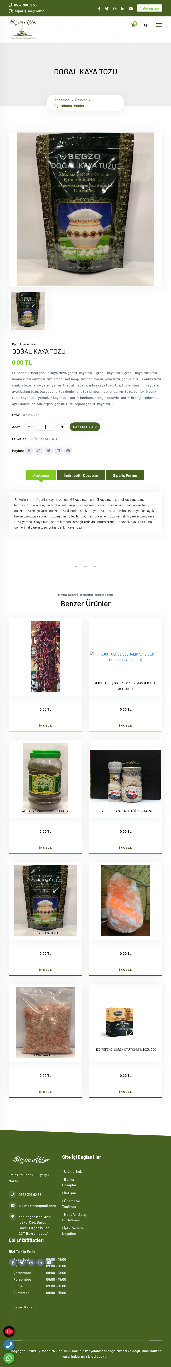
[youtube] (131, 8)
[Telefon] (8, 1344)
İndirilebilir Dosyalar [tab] (81, 475)
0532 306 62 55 (25, 5)
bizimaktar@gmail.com (37, 1205)
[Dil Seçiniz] (8, 1331)
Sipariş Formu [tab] (125, 475)
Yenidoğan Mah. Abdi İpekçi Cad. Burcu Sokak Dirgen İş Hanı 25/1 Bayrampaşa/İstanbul (35, 1227)
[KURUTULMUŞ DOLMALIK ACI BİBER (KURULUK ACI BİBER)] (125, 657)
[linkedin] (123, 8)
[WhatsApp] (8, 1358)
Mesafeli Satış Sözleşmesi (74, 1217)
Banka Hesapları (69, 1182)
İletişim (69, 1193)
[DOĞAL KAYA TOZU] (85, 284)
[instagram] (115, 8)
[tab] (28, 311)
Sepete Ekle (83, 427)
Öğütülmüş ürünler (69, 105)
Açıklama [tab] (41, 475)
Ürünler (81, 100)
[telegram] (107, 8)
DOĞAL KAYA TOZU (43, 439)
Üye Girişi (149, 9)
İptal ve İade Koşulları (73, 1231)
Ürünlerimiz (73, 1171)
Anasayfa (62, 100)
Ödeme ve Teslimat (71, 1204)
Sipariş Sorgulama (29, 11)
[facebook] (99, 8)
